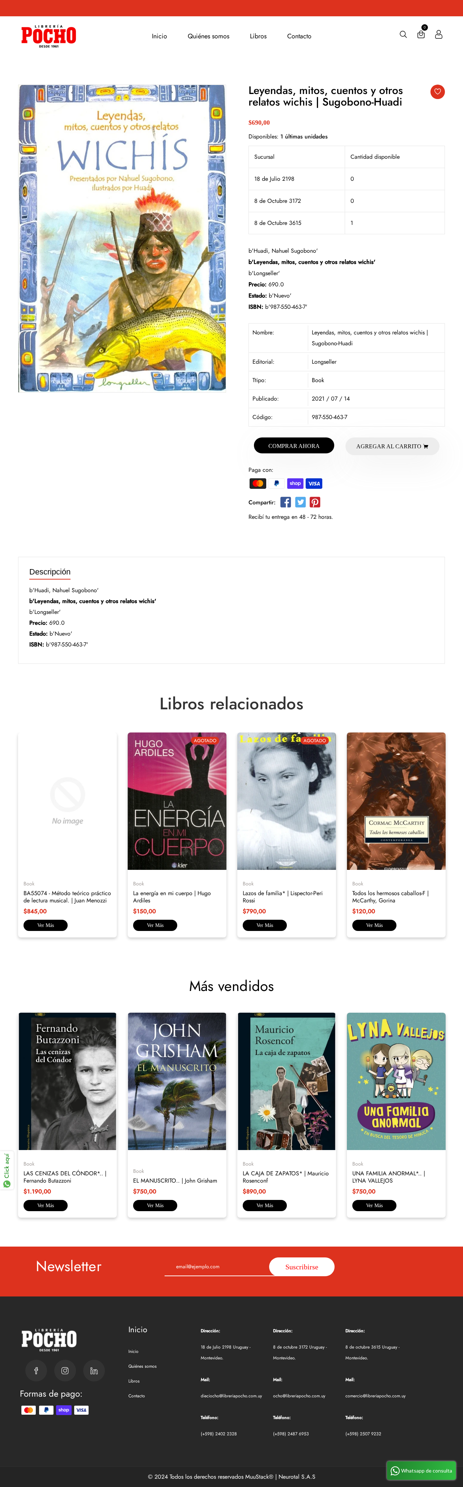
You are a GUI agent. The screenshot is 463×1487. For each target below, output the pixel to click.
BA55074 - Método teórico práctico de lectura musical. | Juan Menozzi (67, 897)
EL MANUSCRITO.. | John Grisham (175, 1180)
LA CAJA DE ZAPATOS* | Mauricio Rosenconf (286, 1177)
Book (318, 380)
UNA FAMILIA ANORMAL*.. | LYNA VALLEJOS (388, 1177)
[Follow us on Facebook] (286, 503)
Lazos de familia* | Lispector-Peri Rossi (283, 897)
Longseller (324, 362)
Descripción (50, 572)
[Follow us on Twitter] (300, 503)
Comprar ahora (294, 446)
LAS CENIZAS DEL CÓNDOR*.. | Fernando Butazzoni (65, 1177)
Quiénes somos (208, 36)
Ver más (45, 925)
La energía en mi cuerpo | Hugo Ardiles (172, 897)
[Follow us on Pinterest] (315, 503)
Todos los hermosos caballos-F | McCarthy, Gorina (390, 897)
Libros (258, 36)
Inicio (159, 36)
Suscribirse (301, 1267)
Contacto (299, 36)
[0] (421, 36)
